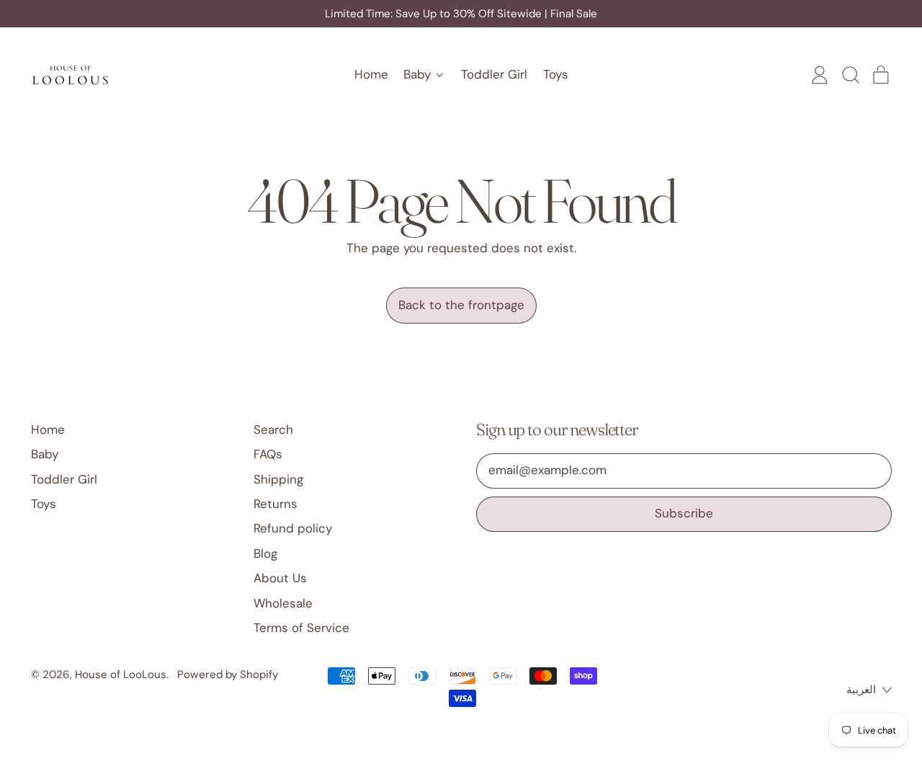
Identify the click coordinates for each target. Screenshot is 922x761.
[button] (850, 75)
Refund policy (293, 528)
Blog (265, 553)
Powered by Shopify (227, 674)
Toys (555, 74)
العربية (861, 689)
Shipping (278, 479)
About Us (280, 578)
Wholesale (283, 603)
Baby (44, 454)
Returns (275, 504)
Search (273, 429)
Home (371, 74)
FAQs (268, 454)
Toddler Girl (494, 74)
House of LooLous (120, 674)
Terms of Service (301, 628)
